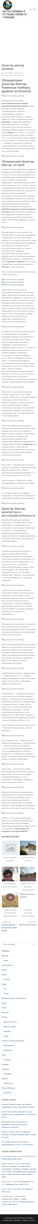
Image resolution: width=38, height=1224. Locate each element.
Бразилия (7, 1093)
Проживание (9, 1045)
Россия (4, 1017)
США (3, 1055)
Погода (7, 979)
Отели (6, 994)
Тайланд (5, 1064)
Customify (31, 1220)
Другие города (10, 1027)
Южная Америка (8, 1088)
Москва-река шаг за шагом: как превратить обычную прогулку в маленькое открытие (15, 1124)
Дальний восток (10, 1022)
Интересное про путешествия (13, 75)
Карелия (7, 1031)
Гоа (5, 989)
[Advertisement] (19, 39)
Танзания (5, 1069)
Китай (4, 1008)
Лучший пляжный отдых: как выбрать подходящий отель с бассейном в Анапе (18, 1105)
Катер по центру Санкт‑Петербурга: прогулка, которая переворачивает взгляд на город (19, 1134)
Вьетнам (5, 956)
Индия (4, 984)
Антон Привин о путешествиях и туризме (14, 14)
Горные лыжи (7, 965)
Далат (6, 960)
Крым (6, 1036)
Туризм (4, 1078)
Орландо (7, 1060)
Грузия (4, 970)
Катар (4, 1003)
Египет (4, 975)
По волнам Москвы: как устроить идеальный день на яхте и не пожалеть (17, 1143)
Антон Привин (8, 73)
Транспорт (8, 1050)
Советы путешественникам (13, 1041)
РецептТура (8, 1083)
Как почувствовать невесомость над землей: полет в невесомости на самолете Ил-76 (19, 1114)
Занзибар (7, 1074)
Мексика (5, 1012)
